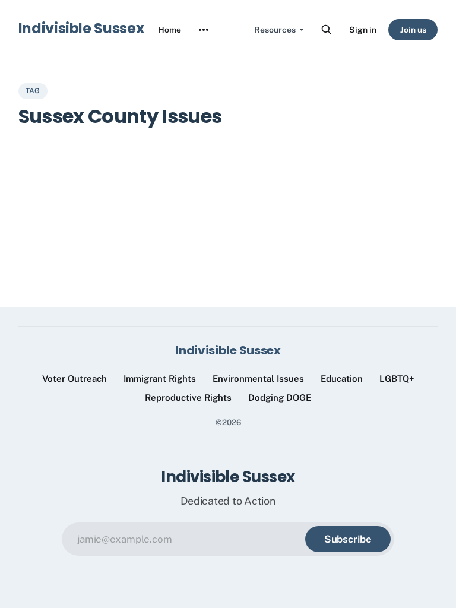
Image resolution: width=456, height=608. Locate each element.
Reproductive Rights (188, 397)
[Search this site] (326, 29)
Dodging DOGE (279, 397)
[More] (203, 29)
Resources (275, 29)
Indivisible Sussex (81, 28)
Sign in (362, 29)
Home (169, 29)
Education (342, 378)
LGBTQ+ (396, 378)
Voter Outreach (74, 378)
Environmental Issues (258, 378)
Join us (413, 29)
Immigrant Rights (160, 378)
